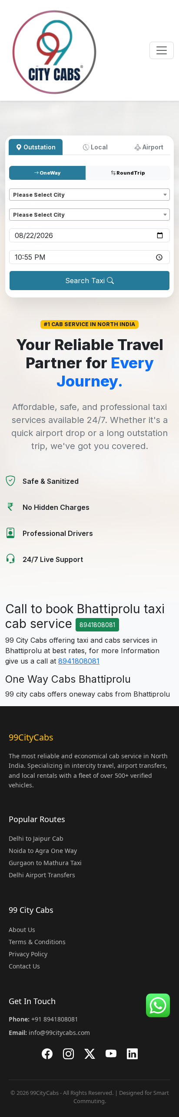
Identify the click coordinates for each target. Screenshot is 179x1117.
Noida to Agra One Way (43, 850)
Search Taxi (86, 280)
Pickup (20, 184)
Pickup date (27, 224)
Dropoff (22, 204)
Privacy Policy (28, 954)
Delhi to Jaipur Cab (36, 838)
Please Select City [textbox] (38, 195)
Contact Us (24, 966)
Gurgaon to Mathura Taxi (45, 863)
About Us (22, 929)
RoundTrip (130, 173)
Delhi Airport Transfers (42, 875)
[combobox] (89, 194)
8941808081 (97, 624)
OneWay (50, 173)
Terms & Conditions (37, 942)
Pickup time (27, 246)
